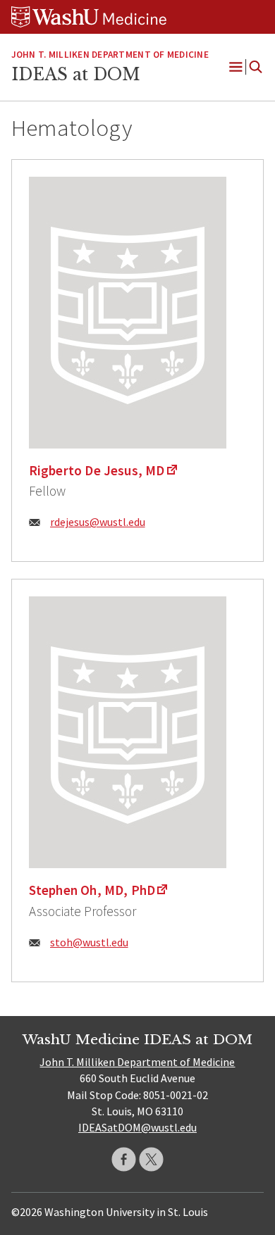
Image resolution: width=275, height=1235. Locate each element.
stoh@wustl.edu (89, 942)
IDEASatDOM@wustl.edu (137, 1127)
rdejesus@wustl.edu (97, 522)
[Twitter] (151, 1159)
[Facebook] (123, 1159)
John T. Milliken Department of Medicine (110, 55)
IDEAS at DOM (75, 74)
